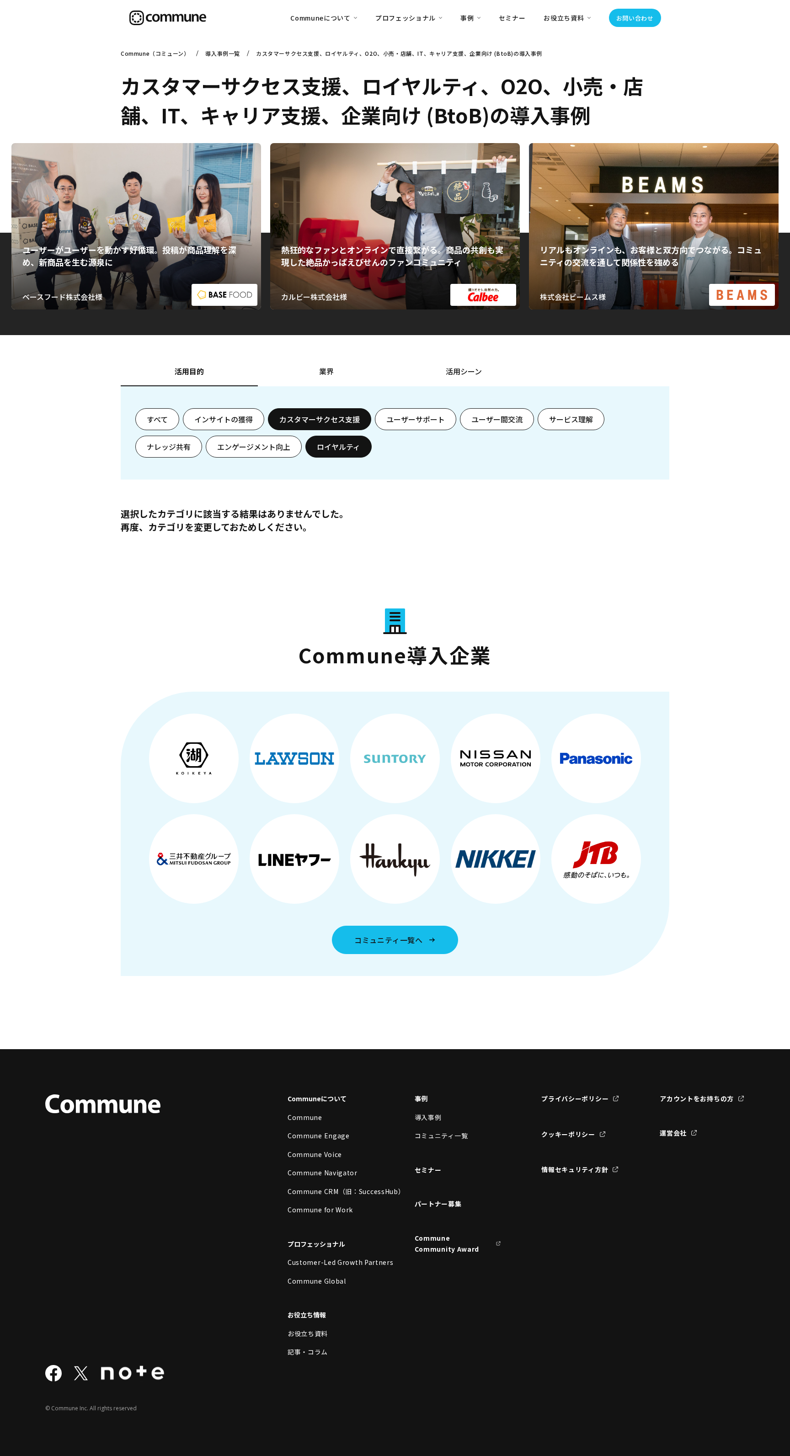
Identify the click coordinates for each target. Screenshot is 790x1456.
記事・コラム (308, 1351)
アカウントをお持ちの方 (697, 1098)
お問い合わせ (635, 18)
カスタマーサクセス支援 (319, 419)
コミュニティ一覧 (441, 1135)
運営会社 (673, 1132)
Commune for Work (320, 1209)
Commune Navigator (323, 1172)
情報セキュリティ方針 (574, 1169)
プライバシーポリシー (575, 1098)
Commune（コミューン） (155, 53)
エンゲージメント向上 (253, 446)
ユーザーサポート (415, 419)
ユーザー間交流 (497, 419)
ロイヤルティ (338, 446)
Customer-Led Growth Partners (331, 1262)
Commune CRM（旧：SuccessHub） (331, 1191)
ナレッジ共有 (169, 446)
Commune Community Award (447, 1243)
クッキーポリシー (568, 1134)
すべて (157, 419)
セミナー (512, 17)
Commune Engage (319, 1135)
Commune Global (317, 1280)
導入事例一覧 (222, 53)
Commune (305, 1117)
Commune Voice (315, 1154)
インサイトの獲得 (223, 419)
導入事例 (428, 1117)
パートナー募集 (438, 1203)
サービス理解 (571, 419)
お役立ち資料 (308, 1333)
